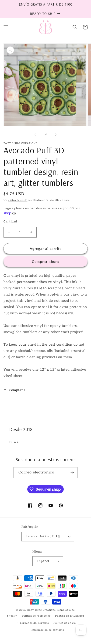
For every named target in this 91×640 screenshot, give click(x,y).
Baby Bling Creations (41, 609)
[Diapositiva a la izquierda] (35, 134)
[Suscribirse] (72, 472)
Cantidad (10, 221)
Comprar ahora (45, 262)
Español (43, 561)
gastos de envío (18, 200)
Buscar (14, 442)
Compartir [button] (17, 390)
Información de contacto (48, 629)
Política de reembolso (36, 615)
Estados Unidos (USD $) (43, 536)
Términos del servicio (34, 622)
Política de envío (64, 622)
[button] (6, 27)
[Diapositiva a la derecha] (56, 134)
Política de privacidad (69, 615)
